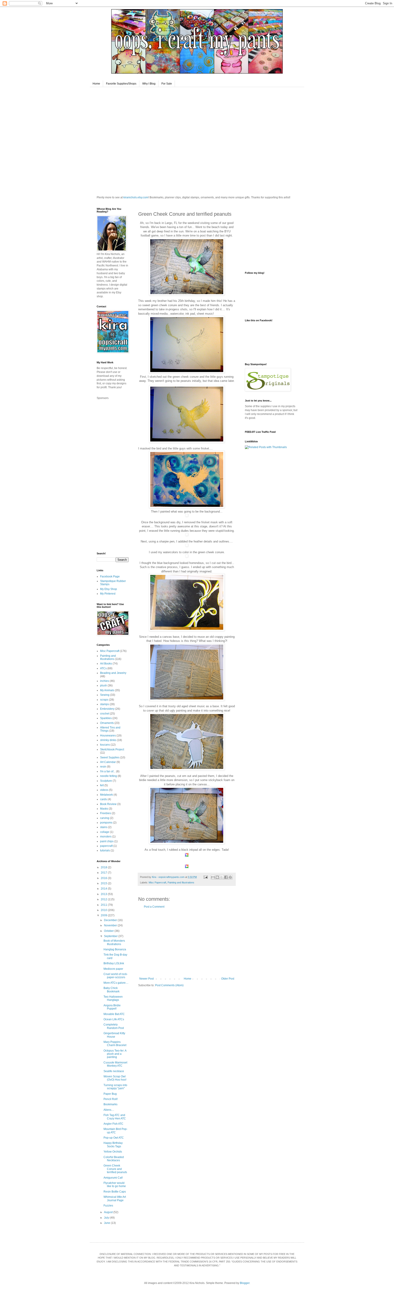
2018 (104, 867)
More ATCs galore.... (116, 982)
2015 (104, 883)
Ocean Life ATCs (114, 1019)
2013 (104, 894)
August (108, 1212)
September (111, 936)
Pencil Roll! (111, 1099)
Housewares (108, 735)
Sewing (104, 694)
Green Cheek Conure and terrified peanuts (115, 1169)
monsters (105, 836)
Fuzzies (108, 1205)
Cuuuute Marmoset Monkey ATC (115, 1064)
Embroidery (107, 708)
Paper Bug (110, 1093)
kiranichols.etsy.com (135, 197)
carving (104, 818)
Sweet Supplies (109, 757)
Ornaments (107, 723)
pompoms (106, 822)
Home (96, 83)
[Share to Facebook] (226, 877)
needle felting (108, 776)
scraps (104, 699)
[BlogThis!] (217, 877)
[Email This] (213, 877)
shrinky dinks (108, 740)
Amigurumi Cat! (113, 1177)
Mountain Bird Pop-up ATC (115, 1130)
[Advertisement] (187, 942)
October (109, 931)
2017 (104, 872)
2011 (104, 904)
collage (104, 832)
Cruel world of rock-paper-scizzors (116, 975)
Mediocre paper (113, 968)
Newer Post (146, 978)
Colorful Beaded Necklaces (114, 1159)
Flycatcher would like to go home (115, 1184)
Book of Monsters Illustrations (114, 942)
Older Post (227, 978)
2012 (104, 899)
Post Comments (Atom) (169, 985)
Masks (104, 808)
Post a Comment (154, 906)
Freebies (105, 813)
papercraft (106, 846)
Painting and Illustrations (181, 882)
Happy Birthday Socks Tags (113, 1144)
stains (103, 827)
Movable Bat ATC (114, 1014)
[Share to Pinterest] (230, 877)
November (111, 925)
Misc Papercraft (157, 882)
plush (103, 685)
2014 (104, 888)
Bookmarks (110, 1104)
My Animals (107, 690)
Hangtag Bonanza (115, 949)
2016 (104, 878)
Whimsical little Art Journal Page (115, 1198)
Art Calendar (108, 762)
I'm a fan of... (107, 771)
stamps (104, 704)
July (107, 1217)
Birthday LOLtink (114, 963)
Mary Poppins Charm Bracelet (115, 1043)
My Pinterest (107, 593)
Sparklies (106, 718)
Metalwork (106, 794)
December (111, 920)
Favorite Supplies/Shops (121, 83)
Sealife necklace (114, 1071)
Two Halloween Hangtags (113, 998)
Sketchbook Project (112, 749)
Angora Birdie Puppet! (112, 1007)
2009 (104, 915)
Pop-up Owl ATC (114, 1137)
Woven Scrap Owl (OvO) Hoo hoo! (115, 1078)
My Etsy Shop (108, 589)
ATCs (103, 668)
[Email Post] (205, 877)
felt (102, 785)
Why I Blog (149, 83)
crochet (104, 713)
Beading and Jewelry (113, 673)
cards (103, 799)
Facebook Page (110, 576)
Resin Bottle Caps (115, 1191)
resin (103, 766)
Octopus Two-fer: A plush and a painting (115, 1054)
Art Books (106, 663)
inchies (104, 681)
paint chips (107, 841)
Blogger (244, 1283)
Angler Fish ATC (113, 1123)
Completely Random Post (114, 1026)
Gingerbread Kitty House (114, 1035)
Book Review (108, 804)
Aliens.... (109, 1109)
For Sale (166, 83)
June (107, 1223)
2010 (104, 910)
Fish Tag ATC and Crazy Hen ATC (115, 1116)
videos (104, 790)
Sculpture (106, 780)
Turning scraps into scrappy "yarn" (115, 1087)
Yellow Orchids (113, 1151)
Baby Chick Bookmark (111, 989)
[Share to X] (221, 877)
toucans (105, 744)
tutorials (105, 850)
